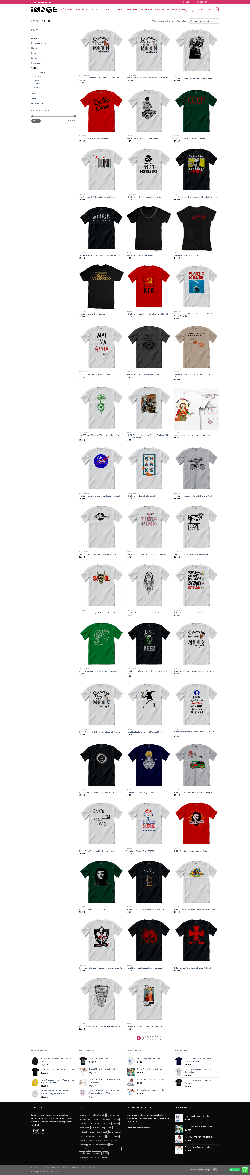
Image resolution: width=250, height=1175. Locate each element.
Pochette (83, 1149)
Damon (34, 48)
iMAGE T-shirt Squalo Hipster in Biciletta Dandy (193, 496)
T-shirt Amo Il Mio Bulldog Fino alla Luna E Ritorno (99, 732)
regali (119, 1149)
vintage (104, 1157)
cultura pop (95, 1128)
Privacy (66, 1168)
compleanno (84, 1128)
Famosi (148, 10)
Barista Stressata (38, 43)
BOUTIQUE (95, 1123)
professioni (93, 1149)
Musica (157, 10)
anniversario (107, 1119)
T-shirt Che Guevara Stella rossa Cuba (94, 909)
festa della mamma (87, 1132)
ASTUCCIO (84, 1123)
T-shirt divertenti (86, 1157)
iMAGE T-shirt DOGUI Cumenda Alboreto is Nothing (195, 197)
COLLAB (128, 10)
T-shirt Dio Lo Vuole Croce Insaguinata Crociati (145, 968)
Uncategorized (37, 103)
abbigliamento (85, 1115)
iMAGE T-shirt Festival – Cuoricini (188, 255)
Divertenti (138, 10)
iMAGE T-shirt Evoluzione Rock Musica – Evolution (99, 255)
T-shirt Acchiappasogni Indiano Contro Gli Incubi (146, 613)
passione (114, 1140)
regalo (82, 1153)
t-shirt (105, 1153)
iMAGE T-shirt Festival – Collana (139, 255)
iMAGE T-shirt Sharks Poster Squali (140, 496)
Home (70, 10)
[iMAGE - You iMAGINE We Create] (44, 10)
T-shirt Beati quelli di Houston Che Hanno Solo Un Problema (194, 733)
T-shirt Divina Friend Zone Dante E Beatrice (144, 1026)
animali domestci (94, 1119)
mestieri (83, 1140)
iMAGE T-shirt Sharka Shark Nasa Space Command (99, 496)
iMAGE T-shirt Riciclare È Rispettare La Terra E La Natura (99, 436)
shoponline (97, 1153)
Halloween (90, 1136)
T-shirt (34, 68)
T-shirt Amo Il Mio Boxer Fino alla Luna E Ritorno (194, 671)
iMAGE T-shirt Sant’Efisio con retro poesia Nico (193, 435)
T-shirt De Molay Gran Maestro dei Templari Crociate (100, 968)
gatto (82, 1136)
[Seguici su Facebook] (215, 2)
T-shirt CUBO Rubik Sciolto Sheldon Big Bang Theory (195, 909)
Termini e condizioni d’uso (83, 1168)
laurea (116, 1136)
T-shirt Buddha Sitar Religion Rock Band (142, 792)
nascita (98, 1140)
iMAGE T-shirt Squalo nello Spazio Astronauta (97, 554)
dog (103, 1128)
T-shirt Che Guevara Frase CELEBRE (140, 851)
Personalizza (107, 10)
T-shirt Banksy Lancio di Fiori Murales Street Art (145, 732)
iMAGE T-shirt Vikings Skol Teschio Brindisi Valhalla (100, 613)
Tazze (94, 10)
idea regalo (101, 1136)
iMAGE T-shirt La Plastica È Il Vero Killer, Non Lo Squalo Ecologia (193, 315)
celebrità (115, 1123)
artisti (116, 1119)
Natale (105, 1140)
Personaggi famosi (87, 1145)
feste (111, 1132)
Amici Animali (178, 10)
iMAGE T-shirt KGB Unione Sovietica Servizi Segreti (147, 314)
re (113, 1149)
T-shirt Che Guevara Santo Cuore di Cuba (190, 851)
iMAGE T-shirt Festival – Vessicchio (93, 314)
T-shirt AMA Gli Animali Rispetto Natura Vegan (98, 671)
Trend (77, 10)
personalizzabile (102, 1145)
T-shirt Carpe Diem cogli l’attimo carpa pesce (97, 851)
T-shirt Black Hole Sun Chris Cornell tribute (96, 792)
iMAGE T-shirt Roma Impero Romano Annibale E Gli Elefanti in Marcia (147, 436)
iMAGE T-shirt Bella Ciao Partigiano (93, 138)
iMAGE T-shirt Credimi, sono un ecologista (143, 197)
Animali (83, 1119)
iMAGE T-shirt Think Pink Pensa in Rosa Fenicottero (147, 554)
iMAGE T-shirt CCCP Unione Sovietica (189, 138)
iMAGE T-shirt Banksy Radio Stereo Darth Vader (193, 78)
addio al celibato (99, 1115)
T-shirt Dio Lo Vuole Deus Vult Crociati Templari (193, 968)
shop (88, 1153)
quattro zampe (104, 1149)
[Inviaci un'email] (43, 1131)
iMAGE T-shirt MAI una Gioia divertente (95, 374)
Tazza (97, 1157)
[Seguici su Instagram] (217, 2)
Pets (112, 1145)
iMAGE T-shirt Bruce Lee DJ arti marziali (142, 138)
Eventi (85, 10)
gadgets (118, 1132)
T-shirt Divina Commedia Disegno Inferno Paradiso (99, 1026)
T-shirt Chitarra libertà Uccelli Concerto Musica (145, 909)
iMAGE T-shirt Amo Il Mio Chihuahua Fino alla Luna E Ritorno (148, 79)
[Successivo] (159, 1038)
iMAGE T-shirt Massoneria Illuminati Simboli (144, 374)
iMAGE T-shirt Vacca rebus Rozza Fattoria (191, 554)
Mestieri (166, 10)
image (109, 1136)
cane (103, 1123)
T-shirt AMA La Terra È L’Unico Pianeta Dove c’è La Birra (146, 672)
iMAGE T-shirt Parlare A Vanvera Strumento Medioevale (192, 375)
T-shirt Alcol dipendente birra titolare (189, 613)
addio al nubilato (113, 1115)
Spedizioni (56, 1168)
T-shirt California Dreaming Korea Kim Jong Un (193, 792)
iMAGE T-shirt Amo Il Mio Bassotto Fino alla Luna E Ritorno (99, 79)
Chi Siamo (35, 1168)
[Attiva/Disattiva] (74, 52)
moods (90, 1140)
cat (109, 1123)
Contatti (46, 1168)
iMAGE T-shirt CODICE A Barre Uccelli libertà (97, 197)
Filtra (36, 121)
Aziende (119, 10)
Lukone (34, 58)
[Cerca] (63, 10)
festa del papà (101, 1132)
